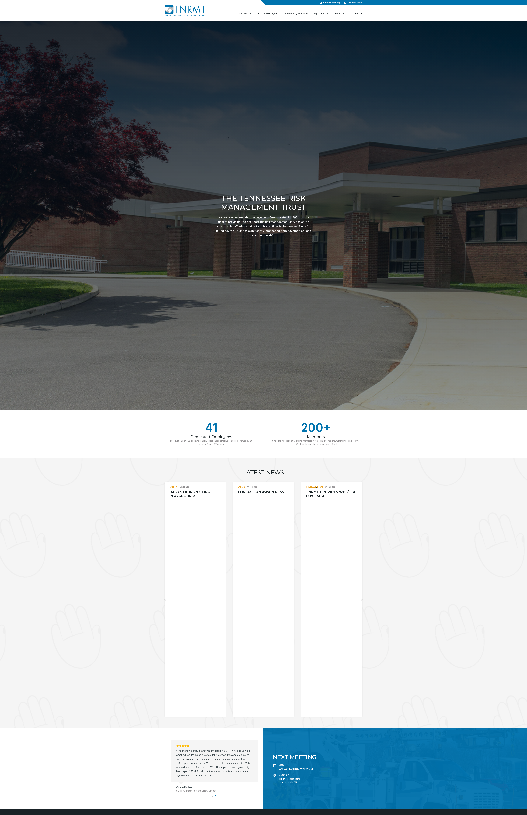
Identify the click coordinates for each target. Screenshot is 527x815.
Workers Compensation (259, 487)
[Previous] (165, 599)
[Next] (362, 599)
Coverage (311, 487)
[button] (253, 13)
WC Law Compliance (326, 496)
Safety (173, 487)
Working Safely (253, 492)
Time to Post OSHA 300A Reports (193, 494)
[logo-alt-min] (185, 10)
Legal (320, 487)
